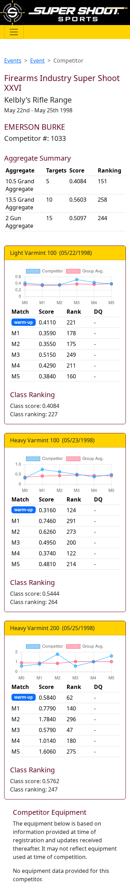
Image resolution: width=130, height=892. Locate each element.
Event (37, 60)
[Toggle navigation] (14, 32)
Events (12, 60)
